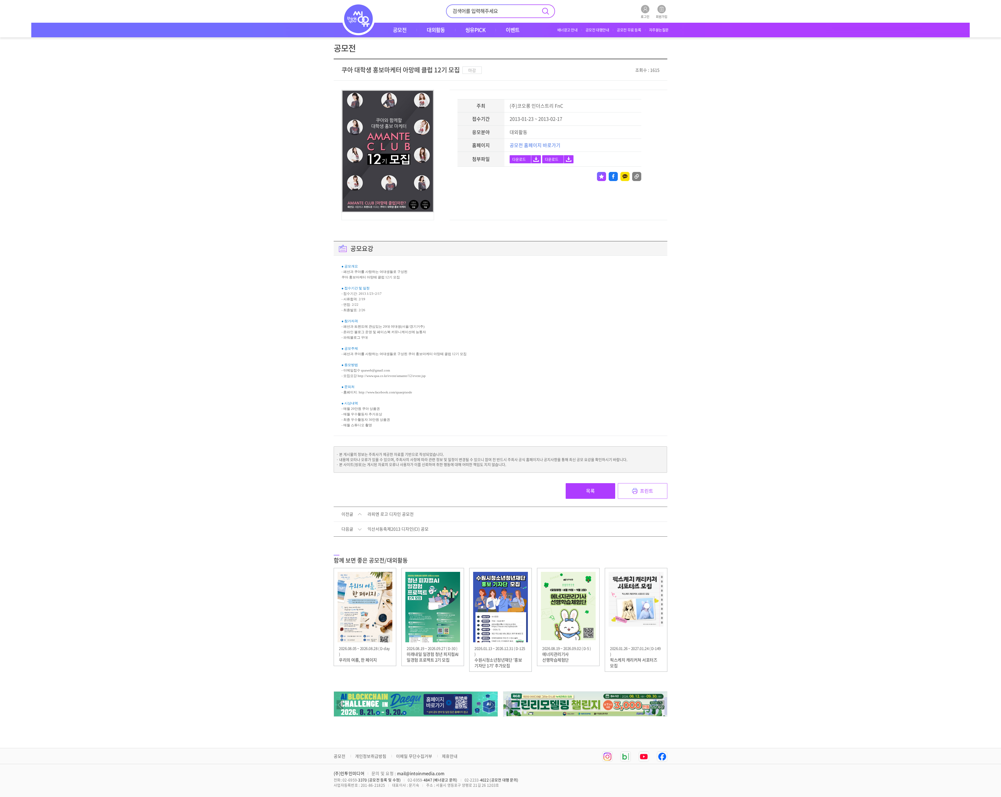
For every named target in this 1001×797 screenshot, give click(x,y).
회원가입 (661, 16)
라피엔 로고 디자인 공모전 (391, 514)
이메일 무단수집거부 (414, 756)
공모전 (339, 756)
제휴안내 (449, 756)
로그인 (645, 16)
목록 (590, 490)
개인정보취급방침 (370, 756)
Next (492, 704)
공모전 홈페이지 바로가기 (535, 145)
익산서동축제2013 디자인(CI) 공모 (398, 529)
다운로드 (519, 159)
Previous (340, 704)
